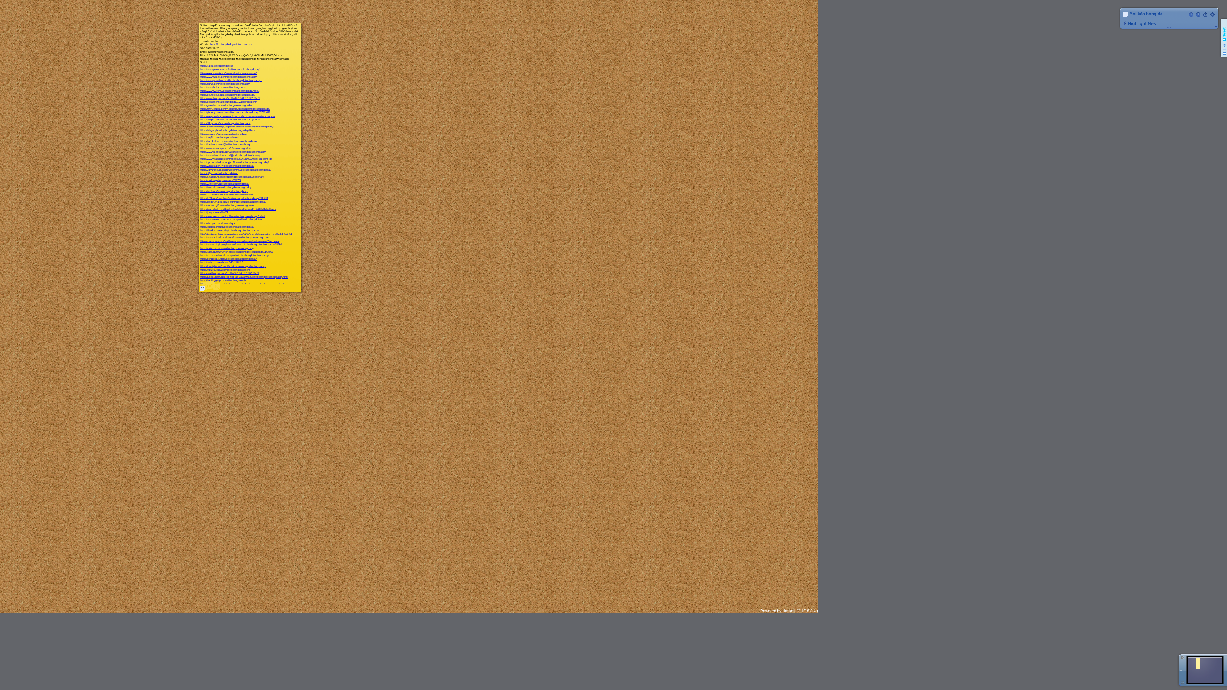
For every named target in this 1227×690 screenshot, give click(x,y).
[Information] (1191, 14)
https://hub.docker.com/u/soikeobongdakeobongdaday (228, 141)
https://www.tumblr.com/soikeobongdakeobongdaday (228, 76)
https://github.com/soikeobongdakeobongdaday (225, 83)
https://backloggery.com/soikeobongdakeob (223, 280)
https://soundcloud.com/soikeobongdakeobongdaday (227, 94)
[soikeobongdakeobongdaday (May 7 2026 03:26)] (202, 288)
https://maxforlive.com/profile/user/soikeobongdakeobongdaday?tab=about (239, 241)
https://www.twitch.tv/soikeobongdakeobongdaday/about (229, 91)
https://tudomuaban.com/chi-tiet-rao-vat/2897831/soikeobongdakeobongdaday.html (244, 277)
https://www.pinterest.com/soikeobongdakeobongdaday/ (229, 69)
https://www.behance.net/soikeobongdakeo (222, 87)
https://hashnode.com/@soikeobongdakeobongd (225, 144)
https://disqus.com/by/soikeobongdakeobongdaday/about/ (230, 119)
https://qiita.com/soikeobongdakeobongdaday (224, 134)
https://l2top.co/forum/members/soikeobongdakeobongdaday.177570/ (236, 251)
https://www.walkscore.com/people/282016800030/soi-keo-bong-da (236, 158)
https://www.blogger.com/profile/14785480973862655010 (230, 98)
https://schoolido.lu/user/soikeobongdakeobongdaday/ (228, 259)
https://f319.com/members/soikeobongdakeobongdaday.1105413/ (234, 198)
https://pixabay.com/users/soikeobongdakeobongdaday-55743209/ (235, 112)
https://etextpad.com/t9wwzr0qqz (217, 223)
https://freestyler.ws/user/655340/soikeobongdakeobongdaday (233, 266)
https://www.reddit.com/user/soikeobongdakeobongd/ (228, 73)
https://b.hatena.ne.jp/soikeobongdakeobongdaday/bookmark (232, 176)
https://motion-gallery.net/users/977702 (220, 180)
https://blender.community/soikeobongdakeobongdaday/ (229, 230)
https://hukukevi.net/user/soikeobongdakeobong (225, 269)
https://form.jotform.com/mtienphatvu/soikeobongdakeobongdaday (235, 109)
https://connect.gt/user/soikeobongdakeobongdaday (227, 205)
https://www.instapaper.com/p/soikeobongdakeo (225, 148)
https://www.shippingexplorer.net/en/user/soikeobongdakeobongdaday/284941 (241, 244)
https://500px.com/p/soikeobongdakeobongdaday (225, 123)
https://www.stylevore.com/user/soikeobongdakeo (226, 194)
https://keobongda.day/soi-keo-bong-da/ (231, 44)
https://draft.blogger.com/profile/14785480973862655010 (229, 273)
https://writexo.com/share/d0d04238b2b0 (221, 262)
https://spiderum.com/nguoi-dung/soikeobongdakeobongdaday (233, 202)
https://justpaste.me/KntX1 (214, 212)
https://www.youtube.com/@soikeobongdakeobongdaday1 (231, 80)
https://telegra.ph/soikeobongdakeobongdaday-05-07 (227, 130)
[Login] (1205, 14)
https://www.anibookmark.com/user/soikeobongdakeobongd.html (234, 237)
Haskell (788, 611)
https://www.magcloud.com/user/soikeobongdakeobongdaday (233, 151)
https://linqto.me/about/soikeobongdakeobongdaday (227, 227)
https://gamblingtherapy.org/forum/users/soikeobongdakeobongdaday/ (237, 127)
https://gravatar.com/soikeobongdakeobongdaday (226, 105)
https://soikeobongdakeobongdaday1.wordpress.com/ (228, 101)
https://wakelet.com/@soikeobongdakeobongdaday (227, 166)
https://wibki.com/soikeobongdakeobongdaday (224, 184)
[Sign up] (1212, 14)
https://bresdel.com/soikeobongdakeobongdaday (225, 187)
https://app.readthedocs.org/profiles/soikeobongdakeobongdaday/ (234, 162)
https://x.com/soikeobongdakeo (216, 66)
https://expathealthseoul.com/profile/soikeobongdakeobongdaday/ (234, 255)
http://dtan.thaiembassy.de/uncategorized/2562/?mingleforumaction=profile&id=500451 (246, 234)
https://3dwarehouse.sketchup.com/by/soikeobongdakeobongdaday (235, 169)
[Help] (1198, 14)
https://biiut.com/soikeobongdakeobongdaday (224, 191)
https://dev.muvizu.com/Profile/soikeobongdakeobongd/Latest (232, 216)
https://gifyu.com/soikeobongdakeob (219, 173)
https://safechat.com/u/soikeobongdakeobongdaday (227, 248)
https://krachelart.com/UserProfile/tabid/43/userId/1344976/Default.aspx (238, 209)
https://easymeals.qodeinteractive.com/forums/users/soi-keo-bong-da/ (237, 116)
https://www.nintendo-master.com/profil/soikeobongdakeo (231, 219)
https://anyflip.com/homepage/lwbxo (219, 137)
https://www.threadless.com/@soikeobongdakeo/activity (230, 155)
